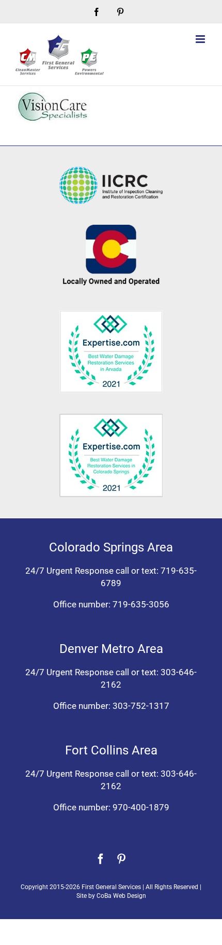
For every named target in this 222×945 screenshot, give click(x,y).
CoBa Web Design (121, 895)
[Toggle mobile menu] (201, 39)
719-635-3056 (141, 604)
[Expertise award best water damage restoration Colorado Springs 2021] (111, 418)
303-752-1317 (141, 706)
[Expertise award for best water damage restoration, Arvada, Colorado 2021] (111, 314)
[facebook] (101, 859)
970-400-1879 (141, 807)
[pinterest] (121, 859)
